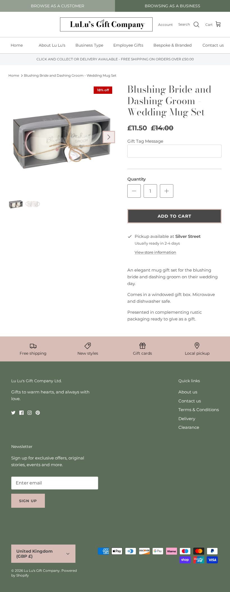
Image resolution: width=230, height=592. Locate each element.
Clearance (188, 427)
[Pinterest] (38, 413)
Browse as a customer (57, 5)
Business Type (89, 45)
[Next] (109, 137)
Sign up (28, 500)
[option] (61, 137)
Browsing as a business (172, 5)
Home (17, 45)
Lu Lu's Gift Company (42, 570)
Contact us (189, 401)
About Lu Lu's (52, 45)
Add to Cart (174, 216)
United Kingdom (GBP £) (34, 553)
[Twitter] (13, 413)
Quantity (136, 179)
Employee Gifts (128, 45)
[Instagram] (29, 413)
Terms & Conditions (198, 409)
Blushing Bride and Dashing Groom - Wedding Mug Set (70, 75)
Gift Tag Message (145, 141)
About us (187, 392)
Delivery (186, 418)
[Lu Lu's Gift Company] (106, 24)
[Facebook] (21, 413)
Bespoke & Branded (172, 45)
